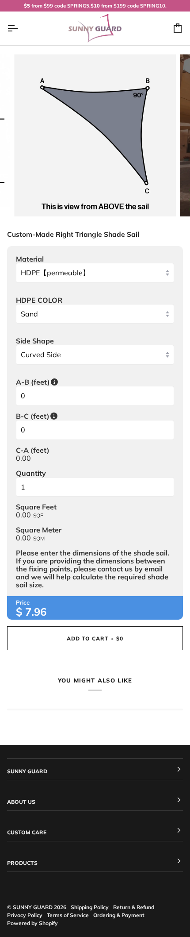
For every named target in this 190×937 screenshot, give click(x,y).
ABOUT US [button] (21, 801)
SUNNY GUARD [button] (27, 771)
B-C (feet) (78, 416)
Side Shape (35, 341)
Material (30, 259)
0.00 (23, 458)
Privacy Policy (24, 915)
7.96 (35, 611)
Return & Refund (133, 907)
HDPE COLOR (39, 300)
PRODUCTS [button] (22, 863)
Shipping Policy (90, 907)
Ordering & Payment (118, 915)
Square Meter (38, 530)
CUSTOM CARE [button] (26, 832)
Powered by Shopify (32, 923)
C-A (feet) (32, 450)
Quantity (31, 473)
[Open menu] (20, 28)
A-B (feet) (78, 382)
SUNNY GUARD (33, 907)
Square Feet (36, 507)
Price (23, 602)
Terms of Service (68, 915)
